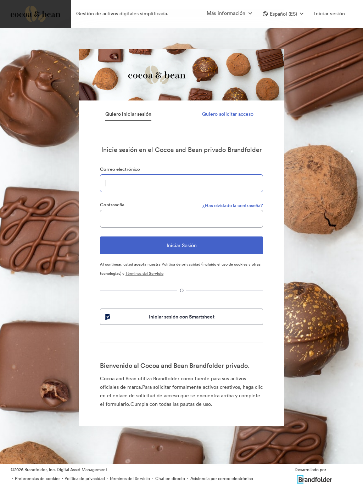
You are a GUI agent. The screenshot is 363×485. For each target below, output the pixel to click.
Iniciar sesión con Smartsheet (181, 316)
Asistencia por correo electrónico (221, 478)
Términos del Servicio (144, 273)
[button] (283, 14)
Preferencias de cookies (37, 478)
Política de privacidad (181, 264)
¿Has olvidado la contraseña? (232, 205)
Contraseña (112, 205)
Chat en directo (169, 478)
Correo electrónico (120, 169)
